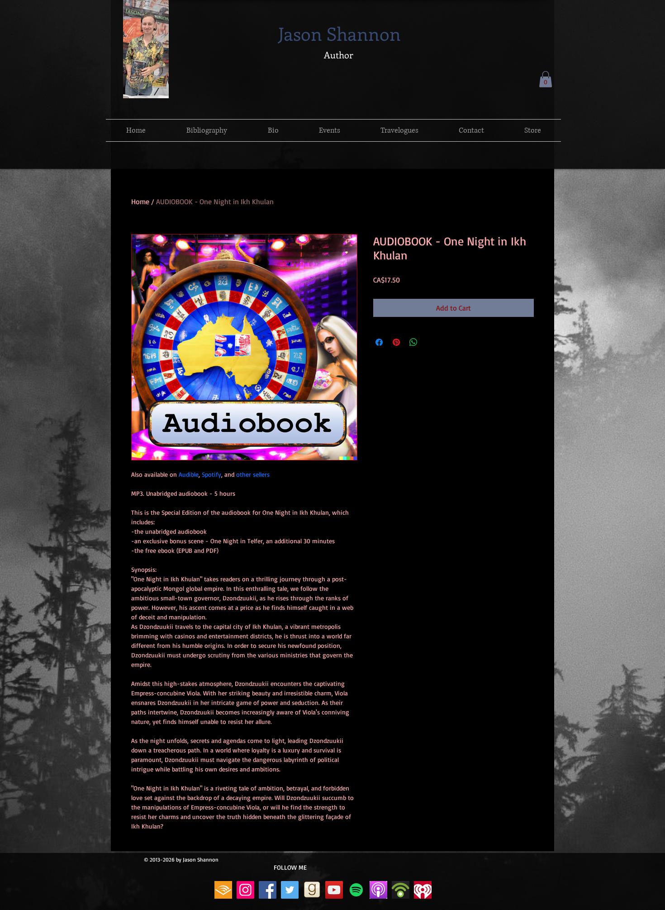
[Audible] (223, 890)
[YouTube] (334, 890)
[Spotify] (356, 890)
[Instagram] (245, 890)
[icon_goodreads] (312, 890)
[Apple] (378, 890)
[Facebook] (267, 890)
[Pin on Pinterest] (396, 342)
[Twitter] (290, 890)
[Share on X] (430, 342)
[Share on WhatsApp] (413, 342)
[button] (545, 79)
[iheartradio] (423, 890)
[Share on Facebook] (379, 342)
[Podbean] (400, 890)
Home (140, 201)
